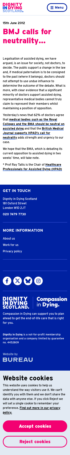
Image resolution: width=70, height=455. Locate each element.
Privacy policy (12, 251)
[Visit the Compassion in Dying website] (52, 302)
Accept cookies (35, 426)
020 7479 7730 (14, 214)
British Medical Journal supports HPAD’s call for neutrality (33, 133)
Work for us (10, 245)
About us (9, 238)
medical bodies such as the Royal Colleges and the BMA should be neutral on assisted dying (33, 124)
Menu (59, 7)
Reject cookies (35, 441)
